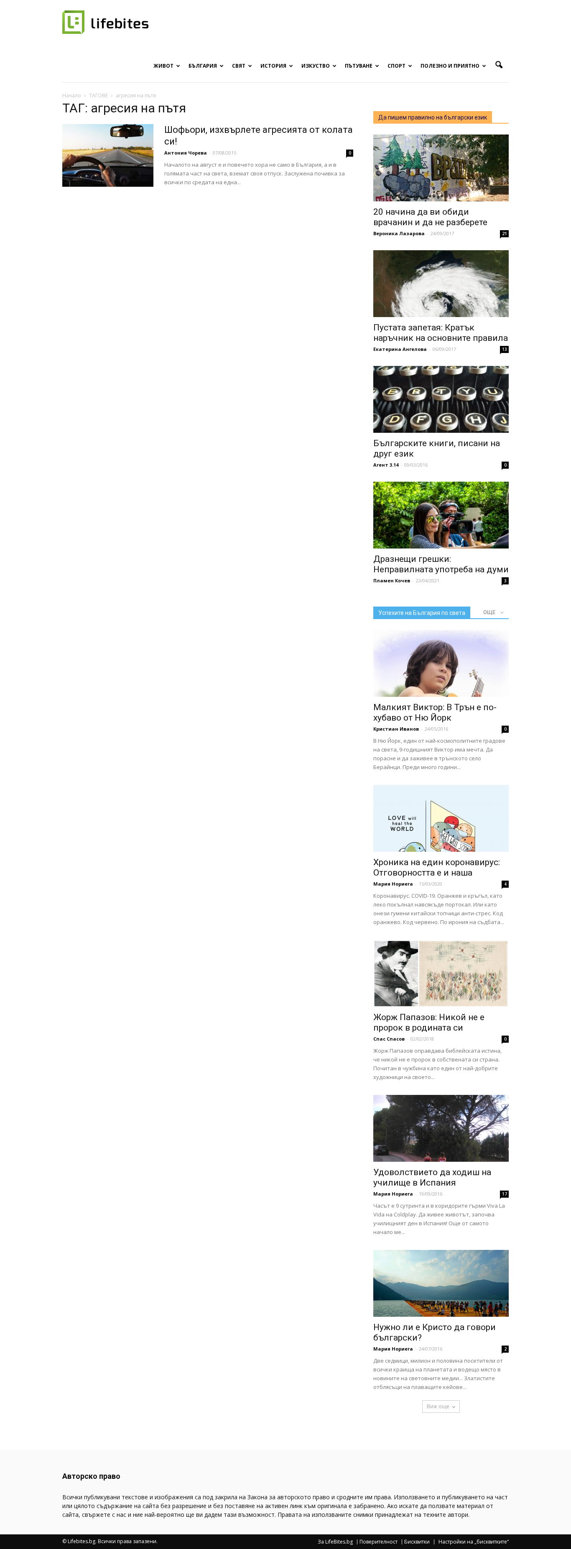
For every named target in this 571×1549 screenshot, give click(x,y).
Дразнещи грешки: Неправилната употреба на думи (441, 564)
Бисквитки (417, 1541)
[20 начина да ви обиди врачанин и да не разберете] (441, 168)
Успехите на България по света (421, 612)
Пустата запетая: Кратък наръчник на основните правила (440, 332)
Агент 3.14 (385, 465)
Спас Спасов (389, 1039)
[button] (499, 65)
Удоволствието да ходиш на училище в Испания (432, 1177)
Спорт (396, 65)
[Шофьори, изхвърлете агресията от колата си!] (107, 155)
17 (504, 1194)
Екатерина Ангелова (400, 349)
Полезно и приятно (450, 65)
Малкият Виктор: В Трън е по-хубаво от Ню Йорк (435, 712)
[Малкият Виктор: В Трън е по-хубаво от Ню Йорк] (441, 663)
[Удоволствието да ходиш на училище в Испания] (441, 1128)
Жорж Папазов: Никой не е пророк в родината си (428, 1022)
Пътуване (358, 65)
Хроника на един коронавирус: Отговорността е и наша (436, 867)
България (203, 65)
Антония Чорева (185, 153)
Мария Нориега (393, 884)
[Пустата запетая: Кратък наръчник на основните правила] (441, 283)
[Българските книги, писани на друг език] (441, 399)
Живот (163, 65)
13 (504, 349)
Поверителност (378, 1541)
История (273, 65)
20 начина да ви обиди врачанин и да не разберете (430, 217)
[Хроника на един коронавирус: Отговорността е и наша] (441, 818)
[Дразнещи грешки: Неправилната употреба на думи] (441, 515)
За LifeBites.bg (335, 1541)
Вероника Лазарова (399, 233)
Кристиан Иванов (396, 729)
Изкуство (315, 65)
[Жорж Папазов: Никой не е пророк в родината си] (441, 973)
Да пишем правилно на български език (432, 117)
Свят (238, 65)
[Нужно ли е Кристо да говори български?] (441, 1283)
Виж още (438, 1406)
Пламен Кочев (391, 580)
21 (504, 233)
